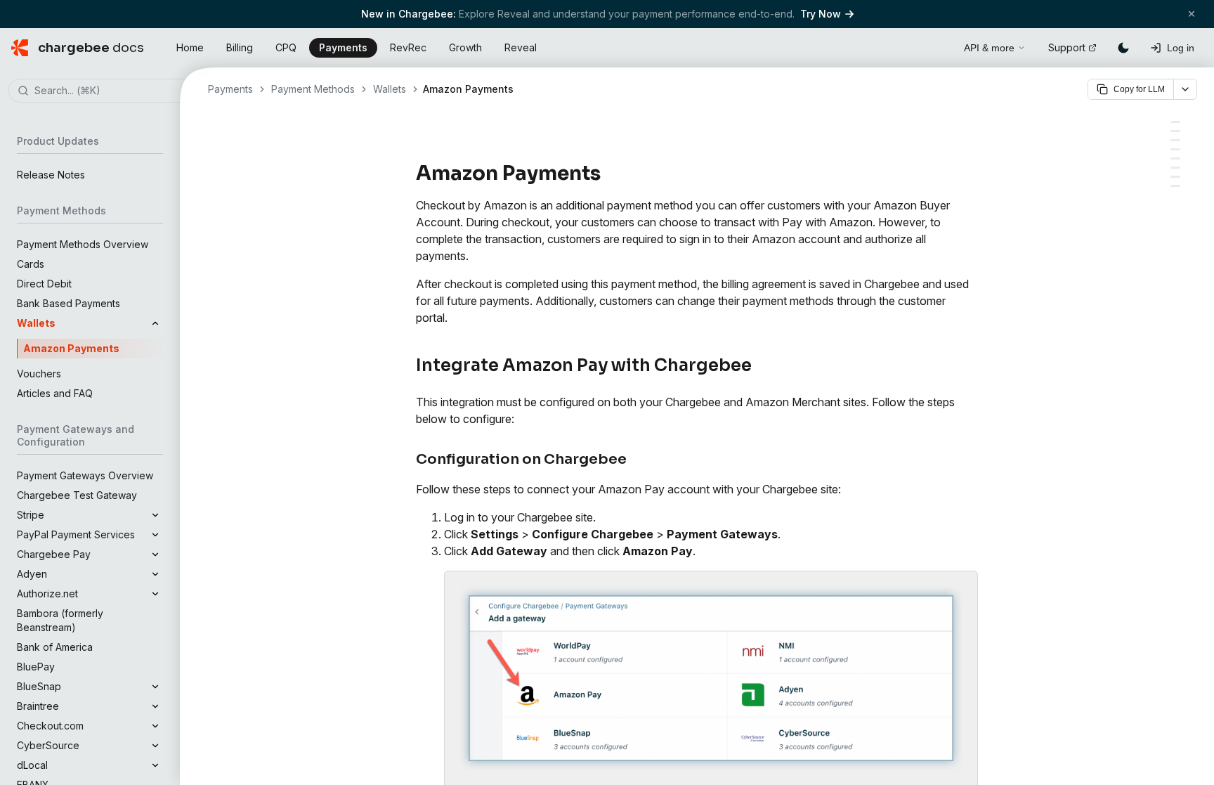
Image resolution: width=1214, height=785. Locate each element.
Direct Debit (44, 284)
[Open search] (937, 45)
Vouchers (39, 373)
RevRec (408, 47)
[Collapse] (155, 323)
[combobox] (111, 91)
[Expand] (155, 515)
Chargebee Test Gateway (77, 495)
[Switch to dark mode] (1123, 47)
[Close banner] (1191, 14)
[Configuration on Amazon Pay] (1175, 140)
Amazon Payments (71, 348)
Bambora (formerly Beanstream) (60, 620)
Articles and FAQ (55, 393)
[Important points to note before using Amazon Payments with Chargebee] (1175, 186)
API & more (989, 47)
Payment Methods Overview (82, 244)
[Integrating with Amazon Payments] (1175, 168)
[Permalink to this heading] (609, 174)
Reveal (520, 47)
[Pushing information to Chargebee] (1175, 177)
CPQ (285, 47)
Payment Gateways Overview (85, 475)
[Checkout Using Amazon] (1175, 149)
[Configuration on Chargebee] (1175, 131)
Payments (343, 47)
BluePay (36, 667)
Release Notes (51, 175)
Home (190, 47)
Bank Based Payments (68, 303)
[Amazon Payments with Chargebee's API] (1175, 158)
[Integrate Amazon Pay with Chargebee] (1175, 122)
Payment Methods (313, 89)
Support (1066, 47)
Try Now (820, 14)
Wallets (389, 89)
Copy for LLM (1139, 89)
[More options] (1185, 89)
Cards (30, 264)
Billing (239, 47)
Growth (465, 47)
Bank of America (55, 647)
